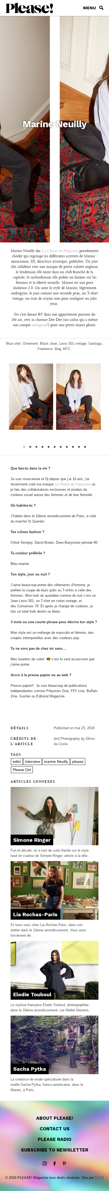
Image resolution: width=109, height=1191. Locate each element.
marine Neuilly (56, 761)
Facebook (54, 1163)
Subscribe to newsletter (54, 1150)
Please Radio (54, 1139)
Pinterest (64, 1163)
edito (17, 761)
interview (32, 761)
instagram (39, 325)
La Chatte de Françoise (72, 484)
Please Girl (22, 770)
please (77, 761)
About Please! (54, 1118)
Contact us (55, 1128)
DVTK (99, 1178)
